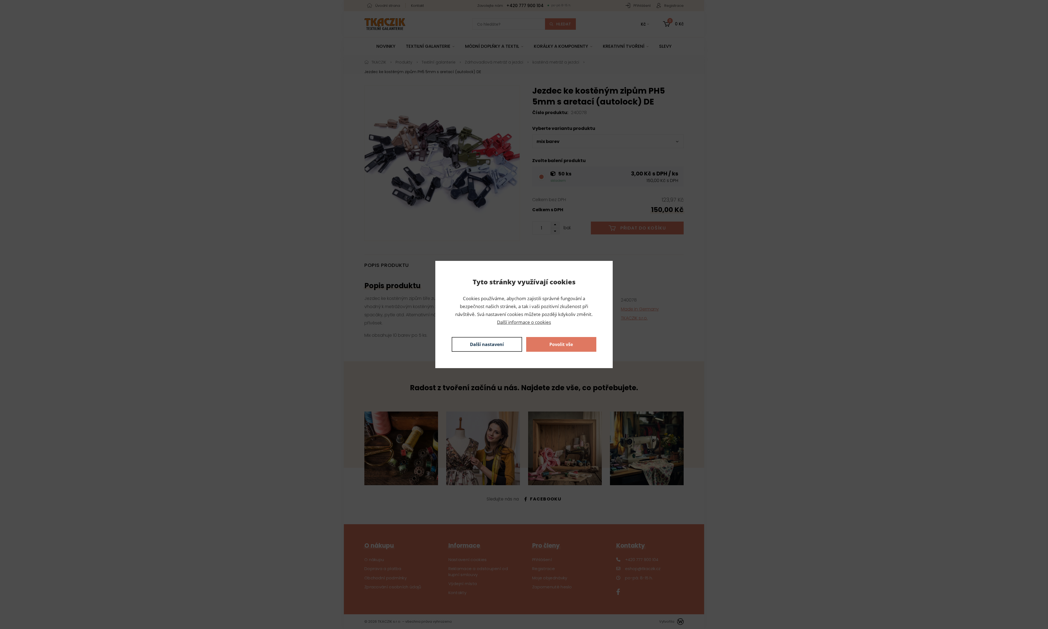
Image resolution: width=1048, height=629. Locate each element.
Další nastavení (487, 344)
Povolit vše (561, 344)
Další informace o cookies (524, 322)
